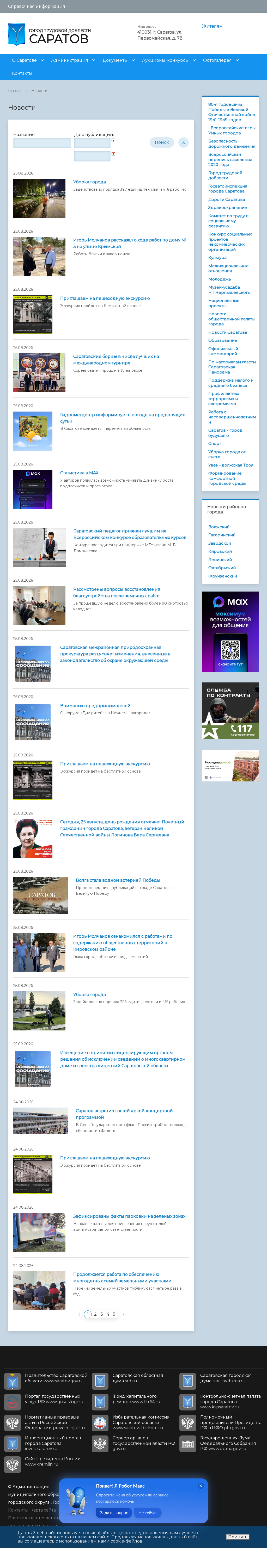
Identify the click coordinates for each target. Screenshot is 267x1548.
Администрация (69, 60)
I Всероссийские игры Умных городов (232, 130)
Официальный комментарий (223, 351)
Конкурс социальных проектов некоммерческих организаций (230, 242)
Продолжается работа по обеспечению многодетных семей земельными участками (122, 1277)
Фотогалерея (217, 60)
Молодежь (219, 279)
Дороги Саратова (226, 199)
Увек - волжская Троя (230, 465)
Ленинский (220, 559)
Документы (115, 60)
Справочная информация (36, 6)
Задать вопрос (114, 1513)
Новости (39, 90)
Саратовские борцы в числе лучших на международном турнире (116, 359)
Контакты (22, 73)
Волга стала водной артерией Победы (118, 880)
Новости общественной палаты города (231, 318)
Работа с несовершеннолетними (232, 417)
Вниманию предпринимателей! (95, 705)
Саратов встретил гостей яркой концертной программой (124, 1114)
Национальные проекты (224, 303)
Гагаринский (221, 534)
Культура (217, 257)
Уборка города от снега (227, 454)
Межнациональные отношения (228, 268)
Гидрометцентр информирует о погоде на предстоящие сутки (122, 418)
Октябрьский (222, 567)
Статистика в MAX (79, 472)
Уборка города (89, 181)
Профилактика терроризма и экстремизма (223, 398)
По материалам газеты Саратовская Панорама (232, 367)
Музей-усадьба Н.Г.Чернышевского (229, 290)
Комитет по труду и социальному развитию (228, 220)
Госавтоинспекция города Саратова (227, 189)
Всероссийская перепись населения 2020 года (230, 159)
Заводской (219, 543)
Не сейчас (147, 1513)
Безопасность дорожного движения (231, 144)
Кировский (220, 551)
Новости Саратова (227, 332)
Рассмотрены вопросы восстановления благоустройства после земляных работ (116, 592)
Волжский (218, 526)
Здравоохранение (227, 207)
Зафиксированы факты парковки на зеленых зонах (129, 1216)
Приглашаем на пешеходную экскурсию (105, 298)
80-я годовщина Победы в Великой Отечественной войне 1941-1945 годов (231, 112)
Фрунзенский (222, 576)
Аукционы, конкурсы (165, 60)
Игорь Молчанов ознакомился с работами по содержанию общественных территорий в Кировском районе (122, 943)
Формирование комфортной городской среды (227, 478)
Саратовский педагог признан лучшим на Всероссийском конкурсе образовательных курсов (130, 534)
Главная (15, 90)
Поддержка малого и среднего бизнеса (230, 383)
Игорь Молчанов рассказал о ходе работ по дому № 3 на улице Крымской (129, 243)
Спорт (214, 443)
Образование (222, 340)
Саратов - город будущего (225, 433)
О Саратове (24, 60)
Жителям (212, 26)
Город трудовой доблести (225, 175)
